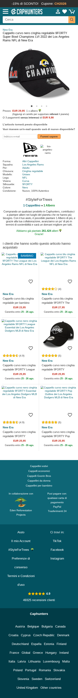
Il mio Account (20, 541)
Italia (12, 661)
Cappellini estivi (39, 466)
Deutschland (20, 644)
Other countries (50, 687)
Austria (20, 626)
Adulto (26, 167)
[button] (31, 106)
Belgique (33, 626)
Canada (60, 626)
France (14, 652)
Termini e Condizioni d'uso (21, 580)
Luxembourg (51, 661)
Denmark (63, 635)
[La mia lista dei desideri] (64, 11)
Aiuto (20, 532)
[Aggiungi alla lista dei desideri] (30, 281)
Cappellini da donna (39, 480)
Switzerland (53, 679)
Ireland (64, 652)
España (36, 644)
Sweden (37, 679)
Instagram (57, 558)
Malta (66, 661)
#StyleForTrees (19, 550)
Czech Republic (44, 635)
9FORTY (27, 184)
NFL (24, 177)
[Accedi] (58, 11)
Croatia (13, 635)
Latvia (22, 661)
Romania (45, 670)
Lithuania (34, 661)
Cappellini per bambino (39, 485)
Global (26, 652)
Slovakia (59, 670)
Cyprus (26, 635)
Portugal (30, 670)
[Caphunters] (23, 11)
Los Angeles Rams (33, 164)
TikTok (57, 541)
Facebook (57, 550)
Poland (17, 670)
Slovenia (23, 679)
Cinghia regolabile (32, 171)
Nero (25, 187)
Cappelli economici (39, 471)
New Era (8, 29)
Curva (25, 180)
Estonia (49, 644)
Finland (61, 644)
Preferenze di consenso (21, 563)
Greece (38, 652)
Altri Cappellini (30, 161)
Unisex (26, 174)
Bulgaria (47, 626)
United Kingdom (27, 687)
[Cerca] (71, 19)
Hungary (51, 652)
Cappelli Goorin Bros (39, 475)
